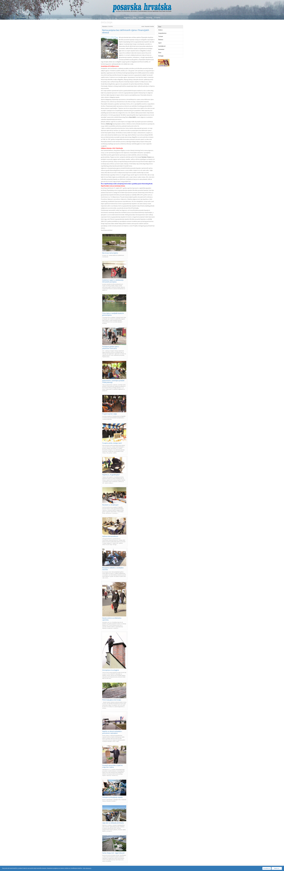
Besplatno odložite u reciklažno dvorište (113, 569)
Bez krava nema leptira (110, 253)
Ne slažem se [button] (266, 868)
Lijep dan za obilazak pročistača (113, 823)
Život (134, 17)
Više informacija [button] (87, 868)
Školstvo (160, 39)
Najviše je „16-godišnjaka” (111, 475)
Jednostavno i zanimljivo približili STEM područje (113, 381)
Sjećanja (149, 17)
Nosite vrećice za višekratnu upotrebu (111, 619)
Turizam (160, 36)
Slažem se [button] (276, 868)
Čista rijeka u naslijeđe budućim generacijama (113, 314)
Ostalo (141, 17)
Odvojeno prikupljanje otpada (112, 797)
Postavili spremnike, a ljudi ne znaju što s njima (112, 766)
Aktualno (127, 17)
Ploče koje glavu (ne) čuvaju (111, 700)
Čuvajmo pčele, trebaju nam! (112, 443)
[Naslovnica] (142, 7)
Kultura (160, 30)
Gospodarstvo (162, 33)
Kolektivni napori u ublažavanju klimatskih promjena (113, 281)
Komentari (161, 49)
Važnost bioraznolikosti (110, 536)
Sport (159, 43)
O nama (157, 17)
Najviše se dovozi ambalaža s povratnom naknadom (112, 732)
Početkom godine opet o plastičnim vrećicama (110, 347)
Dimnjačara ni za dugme (110, 670)
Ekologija (160, 56)
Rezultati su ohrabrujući (110, 505)
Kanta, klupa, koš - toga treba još (113, 853)
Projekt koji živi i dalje (109, 414)
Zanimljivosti (161, 46)
